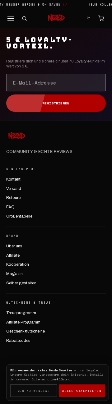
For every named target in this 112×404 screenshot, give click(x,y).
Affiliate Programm (23, 322)
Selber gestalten (21, 283)
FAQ (10, 207)
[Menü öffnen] (11, 18)
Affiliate (13, 255)
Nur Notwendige (33, 391)
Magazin (14, 274)
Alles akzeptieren (81, 391)
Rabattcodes (18, 340)
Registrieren (56, 103)
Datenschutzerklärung (51, 379)
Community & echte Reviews (39, 151)
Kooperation (17, 264)
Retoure (13, 197)
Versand (13, 188)
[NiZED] (56, 18)
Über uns (14, 246)
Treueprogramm (21, 313)
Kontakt (13, 179)
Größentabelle (19, 216)
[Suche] (24, 18)
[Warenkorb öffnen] (101, 18)
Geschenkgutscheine (25, 331)
